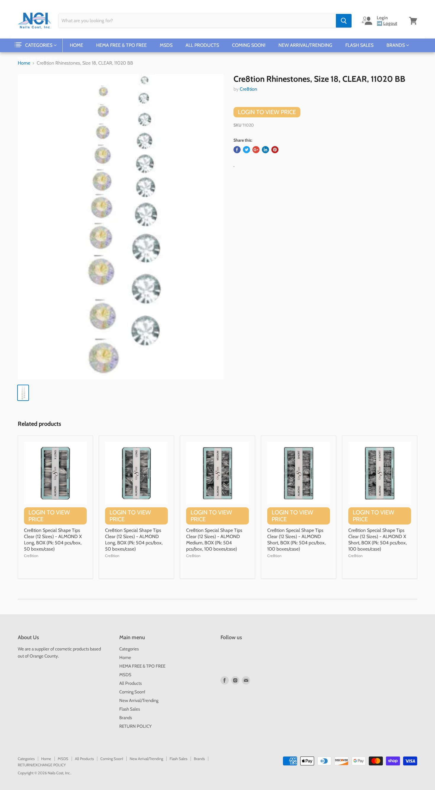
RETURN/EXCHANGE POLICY (42, 764)
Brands (396, 45)
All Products (202, 45)
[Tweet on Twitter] (246, 149)
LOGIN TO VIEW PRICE (267, 112)
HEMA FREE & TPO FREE (121, 45)
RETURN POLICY (36, 59)
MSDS (166, 45)
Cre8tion (248, 89)
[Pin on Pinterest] (274, 149)
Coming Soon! (248, 45)
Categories (39, 45)
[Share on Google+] (256, 149)
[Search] (344, 21)
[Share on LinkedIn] (265, 149)
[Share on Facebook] (237, 149)
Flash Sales (359, 45)
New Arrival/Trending (305, 45)
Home (76, 45)
